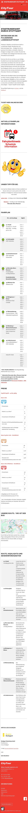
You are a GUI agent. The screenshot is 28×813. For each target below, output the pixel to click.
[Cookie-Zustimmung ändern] (2, 808)
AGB (2, 794)
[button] (2, 15)
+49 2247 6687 (6, 774)
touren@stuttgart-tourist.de (11, 748)
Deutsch (24, 4)
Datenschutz (4, 792)
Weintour (3, 90)
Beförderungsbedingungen (8, 795)
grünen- (17, 88)
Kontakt (3, 788)
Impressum (4, 790)
